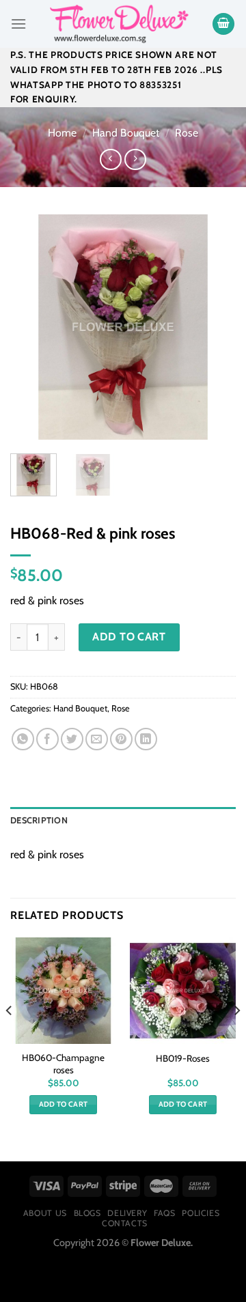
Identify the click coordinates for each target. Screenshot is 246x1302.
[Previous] (32, 327)
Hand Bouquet (125, 132)
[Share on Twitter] (72, 739)
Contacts (125, 1223)
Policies (200, 1213)
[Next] (214, 327)
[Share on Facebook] (47, 739)
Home (62, 132)
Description (39, 820)
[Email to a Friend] (96, 739)
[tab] (123, 820)
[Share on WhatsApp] (23, 739)
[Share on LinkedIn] (146, 739)
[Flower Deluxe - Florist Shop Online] (119, 24)
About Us (45, 1213)
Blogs (87, 1213)
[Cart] (223, 24)
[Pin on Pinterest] (121, 739)
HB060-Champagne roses (63, 1063)
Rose (186, 132)
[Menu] (18, 23)
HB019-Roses (183, 1058)
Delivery (127, 1213)
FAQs (164, 1213)
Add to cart (128, 636)
